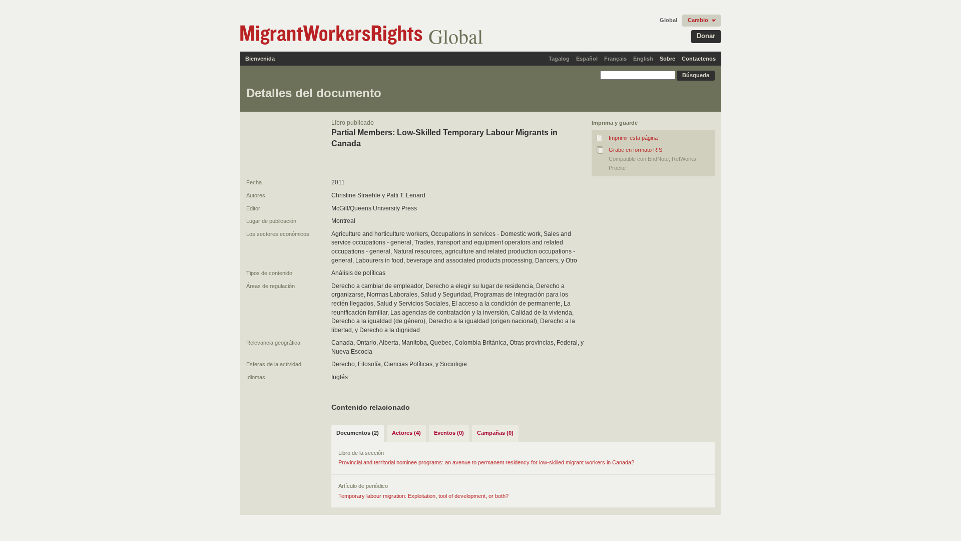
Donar (706, 36)
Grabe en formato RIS (635, 150)
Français (615, 59)
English (643, 59)
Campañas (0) (495, 433)
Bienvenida (260, 59)
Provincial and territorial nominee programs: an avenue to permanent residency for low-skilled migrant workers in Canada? (486, 462)
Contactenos (699, 59)
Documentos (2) (357, 433)
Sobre (667, 59)
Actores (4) (406, 433)
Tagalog (559, 59)
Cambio (698, 20)
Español (587, 59)
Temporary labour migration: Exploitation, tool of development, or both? (423, 496)
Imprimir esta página (633, 138)
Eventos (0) (449, 433)
